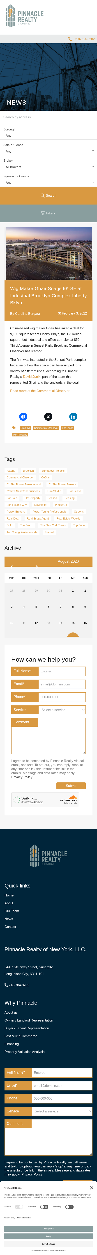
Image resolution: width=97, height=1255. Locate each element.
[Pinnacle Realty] (25, 27)
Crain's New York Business (23, 491)
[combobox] (48, 135)
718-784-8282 (84, 39)
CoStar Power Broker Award (24, 484)
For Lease (67, 428)
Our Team (12, 911)
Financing (12, 1044)
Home (9, 895)
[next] (37, 561)
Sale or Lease (13, 145)
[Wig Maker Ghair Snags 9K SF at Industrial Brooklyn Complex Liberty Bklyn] (48, 253)
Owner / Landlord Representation (29, 1020)
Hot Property (20, 434)
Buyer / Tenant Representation (27, 1028)
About (9, 903)
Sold (9, 525)
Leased (52, 498)
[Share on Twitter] (48, 417)
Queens (79, 511)
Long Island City (17, 504)
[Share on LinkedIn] (73, 417)
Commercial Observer (46, 428)
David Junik (31, 377)
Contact (10, 926)
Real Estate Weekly (68, 518)
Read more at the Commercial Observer (39, 391)
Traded (49, 532)
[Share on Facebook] (23, 417)
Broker (8, 160)
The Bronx (26, 525)
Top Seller (79, 525)
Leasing (70, 498)
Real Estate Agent (38, 518)
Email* (19, 684)
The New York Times (53, 525)
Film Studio (54, 491)
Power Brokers (16, 511)
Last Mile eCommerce (21, 1036)
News (9, 918)
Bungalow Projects (53, 470)
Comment (21, 722)
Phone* (19, 697)
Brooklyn (25, 428)
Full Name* (23, 671)
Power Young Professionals (49, 511)
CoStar (45, 477)
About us (11, 1012)
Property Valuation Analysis (25, 1051)
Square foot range (16, 176)
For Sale (12, 498)
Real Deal (13, 518)
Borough (9, 129)
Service (20, 710)
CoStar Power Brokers (62, 484)
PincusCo (61, 504)
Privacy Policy (21, 777)
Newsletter (40, 504)
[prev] (11, 561)
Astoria (11, 470)
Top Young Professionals (22, 532)
